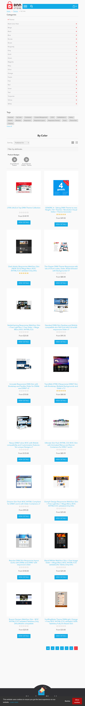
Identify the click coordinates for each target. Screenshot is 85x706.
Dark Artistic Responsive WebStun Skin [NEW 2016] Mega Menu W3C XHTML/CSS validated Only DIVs (23, 269)
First (48, 648)
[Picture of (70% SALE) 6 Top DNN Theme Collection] (24, 188)
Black (9, 31)
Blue (9, 35)
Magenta (10, 62)
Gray (9, 50)
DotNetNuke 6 (61, 117)
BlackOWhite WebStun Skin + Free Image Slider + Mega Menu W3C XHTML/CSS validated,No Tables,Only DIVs (61, 563)
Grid (73, 142)
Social (64, 120)
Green (10, 58)
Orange (10, 73)
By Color (19, 117)
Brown (10, 43)
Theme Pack (73, 120)
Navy (9, 66)
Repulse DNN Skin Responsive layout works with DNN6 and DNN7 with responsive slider (24, 563)
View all (9, 126)
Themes (11, 19)
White (10, 104)
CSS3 (52, 117)
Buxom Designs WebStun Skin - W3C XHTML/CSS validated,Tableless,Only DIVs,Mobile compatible (24, 622)
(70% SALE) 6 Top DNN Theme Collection (23, 208)
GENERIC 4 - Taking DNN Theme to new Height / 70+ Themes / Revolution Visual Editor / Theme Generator (61, 210)
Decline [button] (67, 701)
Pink (9, 81)
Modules (18, 120)
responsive (27, 120)
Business (10, 117)
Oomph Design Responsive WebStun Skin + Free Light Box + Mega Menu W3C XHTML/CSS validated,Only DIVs (61, 504)
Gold (9, 54)
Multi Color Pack (13, 24)
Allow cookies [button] (77, 701)
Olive (9, 69)
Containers (28, 117)
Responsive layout (39, 120)
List (76, 142)
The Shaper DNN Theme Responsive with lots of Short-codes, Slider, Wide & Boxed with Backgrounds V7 (61, 269)
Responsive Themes (54, 120)
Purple (10, 77)
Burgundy (11, 46)
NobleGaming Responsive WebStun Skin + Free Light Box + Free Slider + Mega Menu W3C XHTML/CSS (23, 328)
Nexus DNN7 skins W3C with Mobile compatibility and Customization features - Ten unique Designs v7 (24, 445)
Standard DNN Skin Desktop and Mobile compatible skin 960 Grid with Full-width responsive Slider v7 (61, 328)
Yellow (10, 100)
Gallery (71, 117)
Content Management (41, 117)
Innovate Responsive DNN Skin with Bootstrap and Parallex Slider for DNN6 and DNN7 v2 (23, 386)
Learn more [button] (14, 702)
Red (9, 85)
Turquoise (11, 96)
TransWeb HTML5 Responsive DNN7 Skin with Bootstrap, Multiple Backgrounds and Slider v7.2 (61, 386)
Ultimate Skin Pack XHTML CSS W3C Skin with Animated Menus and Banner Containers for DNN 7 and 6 (61, 445)
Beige (10, 27)
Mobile (10, 120)
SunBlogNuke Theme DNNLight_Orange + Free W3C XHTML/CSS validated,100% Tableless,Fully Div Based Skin (61, 622)
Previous (52, 648)
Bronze (10, 39)
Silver (10, 88)
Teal (9, 92)
